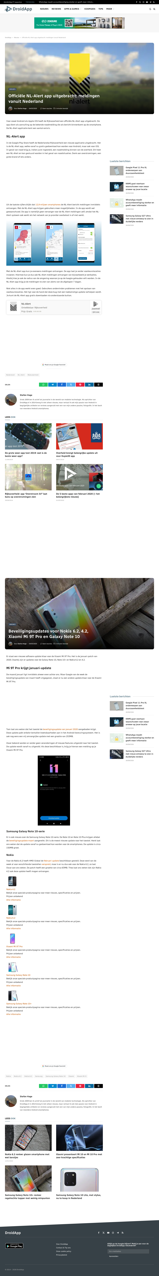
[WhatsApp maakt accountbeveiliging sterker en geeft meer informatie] (116, 203)
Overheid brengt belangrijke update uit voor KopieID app (77, 454)
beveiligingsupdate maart (21, 840)
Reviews (56, 9)
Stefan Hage (22, 108)
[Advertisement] (54, 180)
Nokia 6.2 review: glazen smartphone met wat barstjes (27, 1156)
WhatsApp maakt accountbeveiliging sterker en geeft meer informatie (67, 2)
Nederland (10, 375)
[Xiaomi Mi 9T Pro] (12, 943)
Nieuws (44, 9)
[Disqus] (54, 541)
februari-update (51, 860)
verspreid (46, 864)
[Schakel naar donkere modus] (150, 9)
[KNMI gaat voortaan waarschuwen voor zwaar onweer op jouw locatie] (116, 186)
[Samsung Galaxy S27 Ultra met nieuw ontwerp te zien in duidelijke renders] (116, 219)
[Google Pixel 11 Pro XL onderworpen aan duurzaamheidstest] (116, 170)
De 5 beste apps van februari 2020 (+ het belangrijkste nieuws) (78, 495)
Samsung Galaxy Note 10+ (19, 1003)
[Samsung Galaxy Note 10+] (12, 1000)
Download (96, 309)
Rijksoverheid (41, 307)
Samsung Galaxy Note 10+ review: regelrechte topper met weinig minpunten (27, 1196)
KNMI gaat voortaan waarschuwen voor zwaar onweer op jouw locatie (137, 186)
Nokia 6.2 (10, 918)
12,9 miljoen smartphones (48, 204)
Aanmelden (113, 1256)
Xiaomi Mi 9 (81, 1076)
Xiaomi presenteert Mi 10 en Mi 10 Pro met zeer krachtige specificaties (79, 1156)
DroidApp (8, 37)
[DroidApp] (19, 9)
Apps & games (71, 9)
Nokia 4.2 (10, 889)
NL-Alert (26, 303)
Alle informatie (13, 900)
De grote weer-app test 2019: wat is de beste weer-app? (26, 454)
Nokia (8, 1076)
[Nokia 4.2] (12, 886)
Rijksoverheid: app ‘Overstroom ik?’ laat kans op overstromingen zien (26, 495)
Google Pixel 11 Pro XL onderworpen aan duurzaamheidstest (136, 170)
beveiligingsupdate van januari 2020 (60, 729)
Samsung (39, 1076)
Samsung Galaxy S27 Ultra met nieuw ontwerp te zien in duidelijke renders (139, 219)
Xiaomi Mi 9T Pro (14, 946)
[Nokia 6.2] (12, 914)
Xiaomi (71, 1076)
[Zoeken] (154, 9)
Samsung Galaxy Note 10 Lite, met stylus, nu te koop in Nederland (78, 1196)
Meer (109, 9)
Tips (101, 9)
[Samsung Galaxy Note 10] (12, 971)
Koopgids (89, 9)
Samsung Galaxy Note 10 (18, 975)
